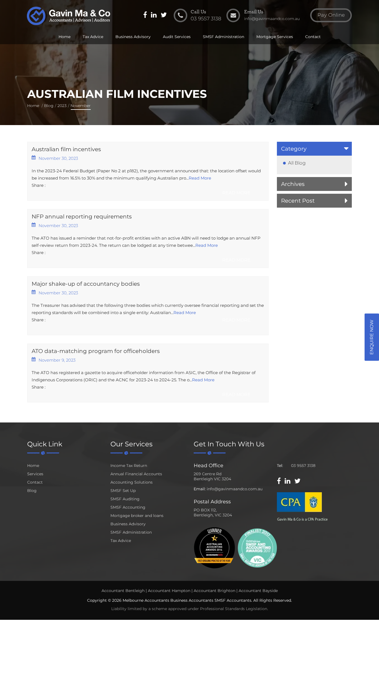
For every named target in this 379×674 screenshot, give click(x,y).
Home (64, 36)
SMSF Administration (223, 36)
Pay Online (331, 15)
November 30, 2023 (58, 158)
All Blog (297, 163)
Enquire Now (371, 337)
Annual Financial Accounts (136, 473)
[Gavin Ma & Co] (68, 16)
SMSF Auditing (125, 498)
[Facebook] (145, 16)
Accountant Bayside (258, 590)
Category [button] (294, 148)
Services (35, 473)
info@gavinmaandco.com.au (234, 488)
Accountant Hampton (169, 590)
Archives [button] (293, 184)
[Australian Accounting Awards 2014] (214, 547)
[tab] (314, 149)
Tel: (280, 465)
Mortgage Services (274, 36)
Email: (200, 488)
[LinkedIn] (154, 16)
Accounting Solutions (131, 482)
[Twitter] (164, 16)
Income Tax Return (128, 465)
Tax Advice (93, 36)
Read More (200, 178)
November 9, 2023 (57, 360)
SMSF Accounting (127, 507)
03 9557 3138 (303, 465)
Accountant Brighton (214, 590)
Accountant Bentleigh (123, 590)
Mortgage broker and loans (136, 515)
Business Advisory (133, 36)
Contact (313, 36)
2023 (62, 105)
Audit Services (177, 36)
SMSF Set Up (123, 490)
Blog (49, 105)
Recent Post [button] (298, 200)
